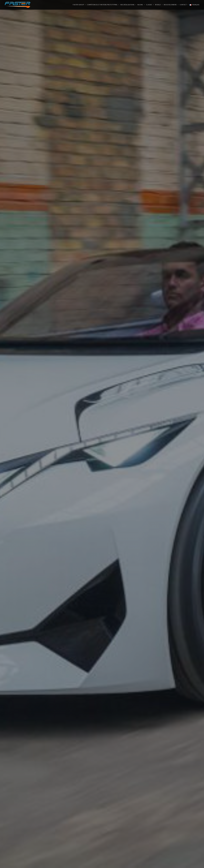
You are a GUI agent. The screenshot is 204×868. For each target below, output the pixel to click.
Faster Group (78, 5)
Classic (149, 5)
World (158, 5)
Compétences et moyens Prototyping (102, 5)
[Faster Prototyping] (17, 5)
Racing (140, 5)
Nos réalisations (127, 5)
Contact (183, 5)
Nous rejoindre (170, 5)
